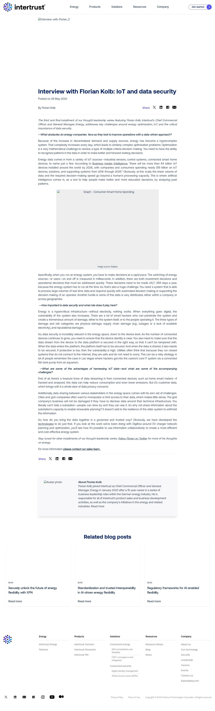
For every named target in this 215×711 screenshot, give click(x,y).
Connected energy (120, 644)
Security (185, 655)
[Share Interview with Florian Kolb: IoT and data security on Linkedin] (161, 108)
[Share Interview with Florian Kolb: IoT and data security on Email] (174, 108)
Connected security (120, 666)
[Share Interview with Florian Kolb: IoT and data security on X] (154, 108)
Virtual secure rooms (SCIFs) (125, 676)
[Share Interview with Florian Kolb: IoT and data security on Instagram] (42, 698)
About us (186, 644)
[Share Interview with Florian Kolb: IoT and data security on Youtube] (52, 698)
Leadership (187, 660)
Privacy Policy (117, 698)
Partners (43, 650)
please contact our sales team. (82, 449)
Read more (97, 506)
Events (184, 670)
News (149, 655)
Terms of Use (134, 698)
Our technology (189, 650)
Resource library (154, 644)
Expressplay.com (190, 681)
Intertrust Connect (84, 644)
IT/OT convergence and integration (122, 658)
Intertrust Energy (48, 644)
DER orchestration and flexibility (122, 651)
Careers (185, 665)
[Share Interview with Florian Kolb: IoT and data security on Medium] (61, 698)
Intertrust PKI (81, 655)
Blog (148, 650)
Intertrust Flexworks (85, 650)
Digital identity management (125, 671)
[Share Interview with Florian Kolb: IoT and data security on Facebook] (168, 108)
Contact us (187, 676)
